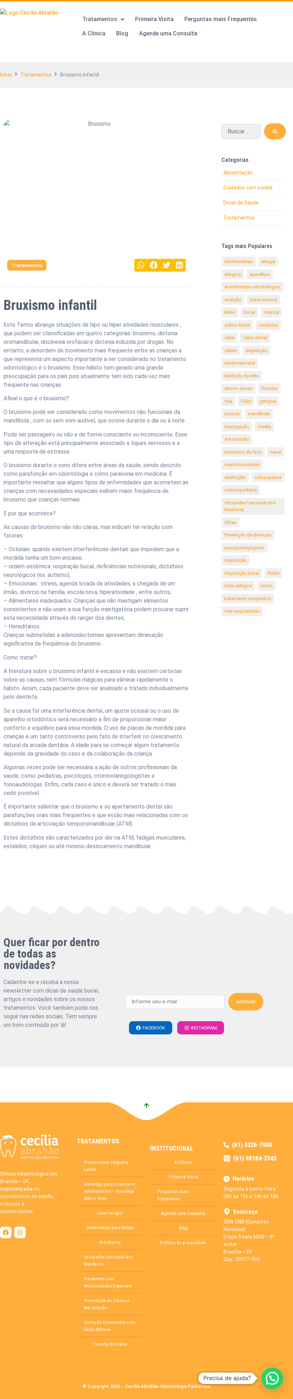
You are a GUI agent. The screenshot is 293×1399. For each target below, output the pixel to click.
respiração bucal (241, 573)
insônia (231, 413)
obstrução (235, 477)
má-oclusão (236, 439)
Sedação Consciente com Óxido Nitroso (109, 1326)
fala (228, 401)
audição (232, 299)
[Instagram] (20, 1232)
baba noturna (263, 299)
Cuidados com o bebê (248, 188)
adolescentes (238, 261)
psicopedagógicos (244, 547)
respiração (235, 560)
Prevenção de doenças (248, 535)
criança (271, 312)
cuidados (268, 325)
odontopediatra (240, 490)
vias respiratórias (242, 611)
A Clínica (183, 1162)
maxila (264, 426)
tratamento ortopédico (247, 598)
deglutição (256, 350)
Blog (183, 1228)
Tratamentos (35, 75)
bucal (249, 312)
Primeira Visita (183, 1177)
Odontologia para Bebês (110, 1227)
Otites (230, 522)
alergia (268, 261)
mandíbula (259, 413)
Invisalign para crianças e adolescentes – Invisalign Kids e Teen (109, 1191)
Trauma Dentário (110, 1344)
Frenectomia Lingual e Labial (106, 1166)
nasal (275, 452)
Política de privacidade (183, 1242)
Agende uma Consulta (183, 1213)
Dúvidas (269, 388)
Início (6, 75)
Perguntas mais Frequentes (173, 1195)
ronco (266, 585)
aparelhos (259, 274)
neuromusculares (242, 464)
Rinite (273, 573)
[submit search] (275, 131)
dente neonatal (239, 363)
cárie (229, 337)
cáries (230, 350)
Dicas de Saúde (241, 203)
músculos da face (243, 452)
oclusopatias (268, 477)
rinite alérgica (238, 585)
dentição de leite (241, 376)
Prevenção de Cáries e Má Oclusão (106, 1304)
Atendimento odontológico (252, 287)
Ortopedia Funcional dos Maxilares (249, 506)
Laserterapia (110, 1213)
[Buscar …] (241, 131)
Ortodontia (110, 1242)
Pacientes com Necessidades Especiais (108, 1282)
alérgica (232, 274)
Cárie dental (255, 337)
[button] (140, 265)
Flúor (246, 401)
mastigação (236, 426)
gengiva (268, 401)
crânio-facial (237, 325)
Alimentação (238, 173)
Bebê (229, 312)
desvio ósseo (238, 388)
